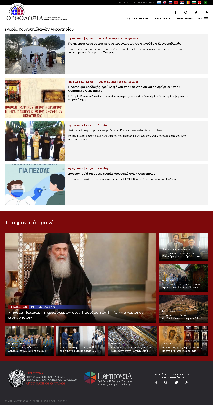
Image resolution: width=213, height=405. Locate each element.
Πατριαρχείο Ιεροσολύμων (43, 307)
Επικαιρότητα (67, 343)
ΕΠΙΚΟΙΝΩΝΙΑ (185, 18)
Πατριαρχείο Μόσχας (19, 343)
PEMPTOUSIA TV (119, 343)
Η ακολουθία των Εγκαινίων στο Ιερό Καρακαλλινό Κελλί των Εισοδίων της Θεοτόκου (182, 286)
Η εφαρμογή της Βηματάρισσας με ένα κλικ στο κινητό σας (182, 349)
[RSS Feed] (203, 12)
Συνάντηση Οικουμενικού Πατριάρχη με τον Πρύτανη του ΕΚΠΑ (181, 255)
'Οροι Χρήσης (59, 401)
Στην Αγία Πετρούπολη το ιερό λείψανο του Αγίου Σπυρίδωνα (27, 349)
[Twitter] (192, 12)
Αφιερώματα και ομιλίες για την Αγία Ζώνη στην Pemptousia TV (131, 349)
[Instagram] (182, 12)
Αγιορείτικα (168, 280)
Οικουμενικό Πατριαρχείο (176, 249)
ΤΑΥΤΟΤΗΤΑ (163, 18)
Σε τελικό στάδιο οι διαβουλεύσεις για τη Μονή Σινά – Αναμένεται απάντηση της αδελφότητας (183, 317)
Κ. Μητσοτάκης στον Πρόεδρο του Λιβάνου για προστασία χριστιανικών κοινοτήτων (78, 349)
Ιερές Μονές (169, 311)
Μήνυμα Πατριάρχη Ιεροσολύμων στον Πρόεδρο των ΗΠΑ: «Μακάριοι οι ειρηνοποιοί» (75, 315)
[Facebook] (171, 12)
